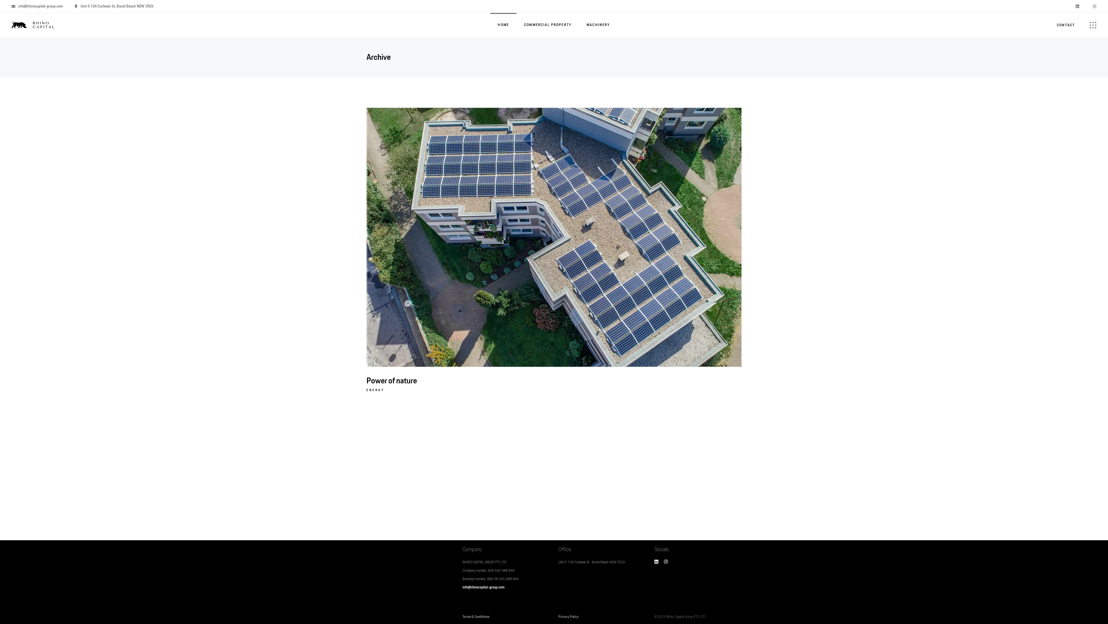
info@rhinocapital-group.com (483, 587)
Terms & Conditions (476, 616)
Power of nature (391, 380)
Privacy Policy (568, 616)
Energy (375, 390)
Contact (1066, 25)
